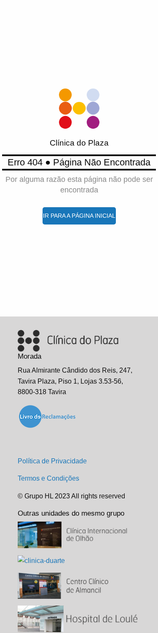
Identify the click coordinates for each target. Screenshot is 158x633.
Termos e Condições (48, 478)
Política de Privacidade (52, 461)
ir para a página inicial (79, 215)
